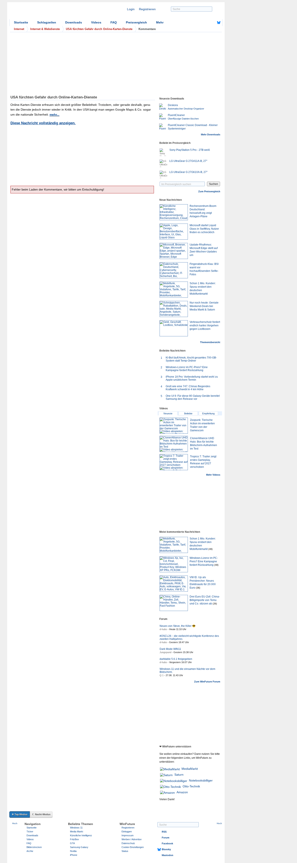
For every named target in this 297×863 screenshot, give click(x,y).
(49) (210, 549)
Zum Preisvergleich (209, 191)
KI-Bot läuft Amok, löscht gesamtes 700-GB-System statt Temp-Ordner (191, 359)
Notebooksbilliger (201, 780)
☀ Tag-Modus (19, 814)
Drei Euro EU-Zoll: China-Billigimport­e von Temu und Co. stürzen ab (205, 600)
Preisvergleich (136, 22)
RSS (164, 831)
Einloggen (127, 831)
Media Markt (76, 831)
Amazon (182, 792)
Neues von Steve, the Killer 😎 (177, 625)
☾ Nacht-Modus (41, 814)
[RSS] (205, 23)
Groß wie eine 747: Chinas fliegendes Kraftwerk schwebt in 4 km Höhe (188, 388)
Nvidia (73, 851)
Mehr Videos (213, 474)
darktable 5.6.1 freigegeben (176, 659)
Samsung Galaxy (79, 847)
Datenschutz (128, 843)
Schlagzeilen (46, 22)
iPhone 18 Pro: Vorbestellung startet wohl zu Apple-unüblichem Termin (192, 378)
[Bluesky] (218, 22)
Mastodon (167, 855)
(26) (215, 603)
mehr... (54, 114)
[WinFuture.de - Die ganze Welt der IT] (46, 11)
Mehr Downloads (210, 134)
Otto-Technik (191, 786)
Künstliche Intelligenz (81, 835)
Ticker (30, 831)
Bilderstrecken (34, 847)
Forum (165, 837)
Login (131, 9)
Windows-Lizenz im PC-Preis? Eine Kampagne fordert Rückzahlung (187, 369)
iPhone (73, 855)
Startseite (21, 22)
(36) (198, 587)
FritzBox (74, 839)
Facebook (167, 843)
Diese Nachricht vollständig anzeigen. (43, 123)
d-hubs (163, 629)
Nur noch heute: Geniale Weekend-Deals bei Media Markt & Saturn (204, 306)
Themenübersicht (210, 342)
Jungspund (165, 652)
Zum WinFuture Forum (207, 681)
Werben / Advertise (132, 839)
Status (125, 851)
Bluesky (166, 849)
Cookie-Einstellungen (133, 847)
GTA (72, 843)
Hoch (14, 823)
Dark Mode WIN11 (170, 649)
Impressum (127, 835)
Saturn (179, 774)
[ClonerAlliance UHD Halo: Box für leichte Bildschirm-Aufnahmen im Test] (174, 444)
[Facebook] (212, 23)
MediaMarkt (190, 768)
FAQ (113, 22)
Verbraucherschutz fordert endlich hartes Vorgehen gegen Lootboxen (205, 325)
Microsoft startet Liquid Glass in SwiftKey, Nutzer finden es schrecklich (204, 229)
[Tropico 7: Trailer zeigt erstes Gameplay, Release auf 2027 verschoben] (174, 462)
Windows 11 (76, 827)
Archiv (30, 851)
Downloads (73, 22)
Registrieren (147, 9)
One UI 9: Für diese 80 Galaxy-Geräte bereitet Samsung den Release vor (193, 397)
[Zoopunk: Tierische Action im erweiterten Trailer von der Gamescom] (174, 425)
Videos (96, 22)
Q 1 (162, 675)
